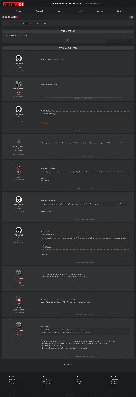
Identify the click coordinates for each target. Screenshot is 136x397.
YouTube (114, 381)
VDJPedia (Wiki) (47, 383)
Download (39, 11)
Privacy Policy (81, 383)
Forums (45, 387)
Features (11, 383)
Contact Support (47, 379)
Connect (120, 11)
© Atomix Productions (68, 395)
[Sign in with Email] (14, 23)
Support (100, 11)
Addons (25, 35)
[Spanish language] (6, 17)
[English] (3, 17)
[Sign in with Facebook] (24, 23)
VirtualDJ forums (11, 35)
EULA (78, 385)
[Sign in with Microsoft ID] (30, 23)
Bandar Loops (58, 59)
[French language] (9, 17)
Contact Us (80, 381)
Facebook (114, 379)
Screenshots (12, 387)
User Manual (46, 381)
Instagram (115, 383)
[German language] (12, 17)
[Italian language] (14, 17)
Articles (45, 385)
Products (19, 11)
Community (80, 11)
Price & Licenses (13, 385)
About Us (79, 379)
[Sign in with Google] (45, 23)
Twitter (114, 385)
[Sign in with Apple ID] (38, 23)
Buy (59, 11)
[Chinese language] (17, 17)
